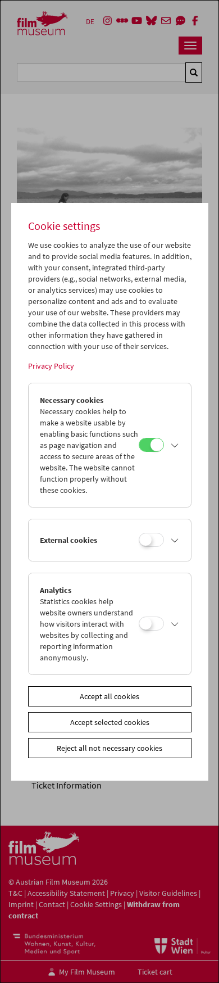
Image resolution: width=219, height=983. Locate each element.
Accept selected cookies (109, 722)
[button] (175, 445)
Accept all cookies (109, 696)
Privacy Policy (51, 366)
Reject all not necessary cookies (109, 748)
